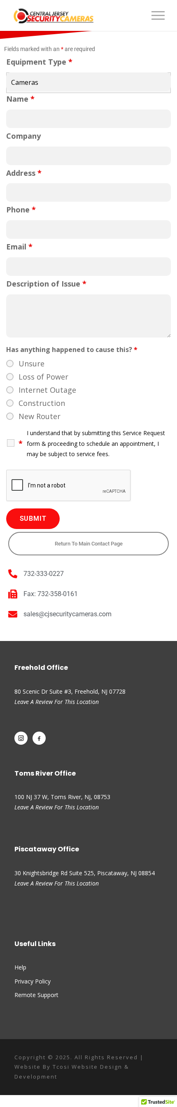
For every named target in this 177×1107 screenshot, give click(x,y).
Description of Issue (46, 284)
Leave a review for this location (56, 807)
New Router (40, 416)
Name (20, 99)
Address (24, 173)
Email (19, 247)
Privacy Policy (32, 981)
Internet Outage (47, 390)
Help (20, 967)
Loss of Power (43, 377)
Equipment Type (39, 62)
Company (23, 136)
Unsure (31, 363)
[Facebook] (39, 738)
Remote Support (36, 995)
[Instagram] (21, 738)
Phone (21, 209)
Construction (42, 403)
